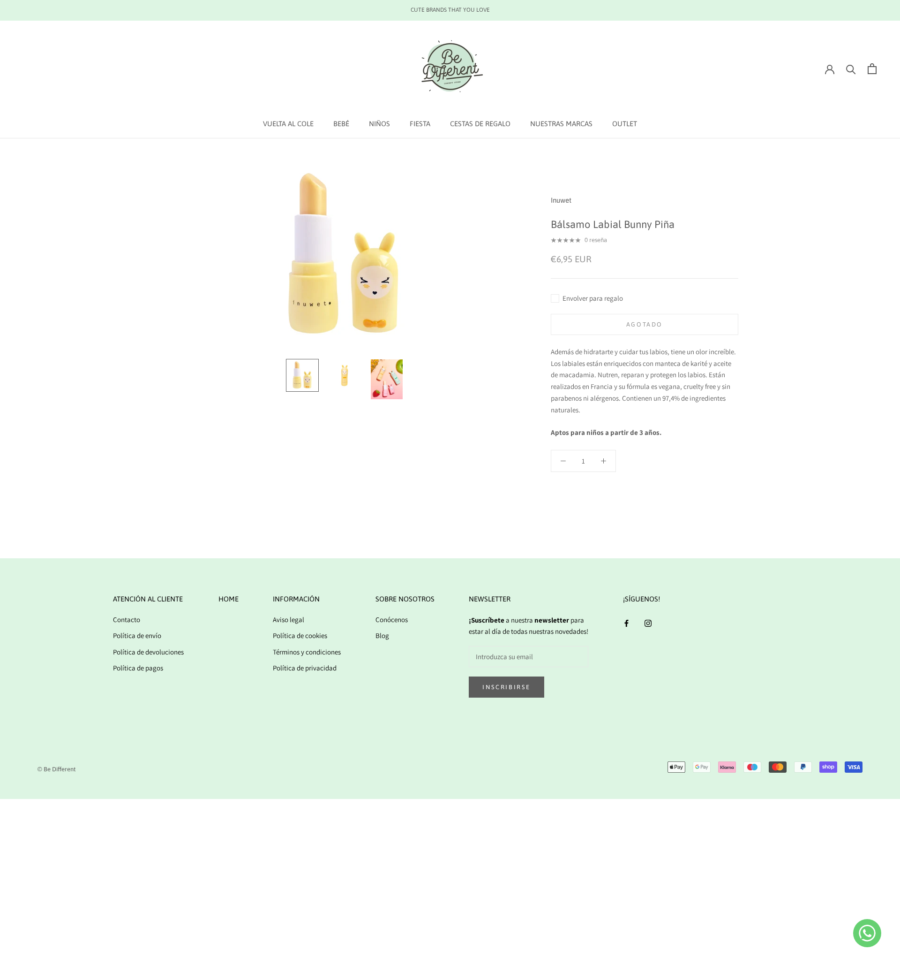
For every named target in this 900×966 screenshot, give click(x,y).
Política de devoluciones (148, 651)
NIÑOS (379, 124)
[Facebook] (626, 623)
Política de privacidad (305, 667)
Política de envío (137, 635)
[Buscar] (851, 69)
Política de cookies (300, 635)
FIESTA (420, 124)
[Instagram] (648, 623)
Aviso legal (288, 619)
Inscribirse (506, 687)
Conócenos (391, 619)
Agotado (644, 324)
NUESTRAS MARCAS (561, 124)
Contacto (126, 619)
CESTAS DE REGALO (480, 124)
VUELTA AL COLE (288, 124)
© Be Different (56, 769)
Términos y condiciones (307, 651)
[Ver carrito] (872, 68)
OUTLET (624, 124)
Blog (382, 635)
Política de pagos (138, 667)
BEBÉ (341, 124)
